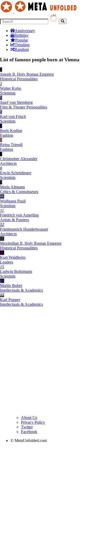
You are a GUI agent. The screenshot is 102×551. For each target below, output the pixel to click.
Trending (22, 45)
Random (22, 49)
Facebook (29, 431)
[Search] (62, 21)
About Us (29, 417)
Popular (21, 40)
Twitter (27, 427)
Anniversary (25, 30)
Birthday (21, 35)
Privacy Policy (33, 422)
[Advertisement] (51, 362)
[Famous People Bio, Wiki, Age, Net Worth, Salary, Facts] (40, 11)
